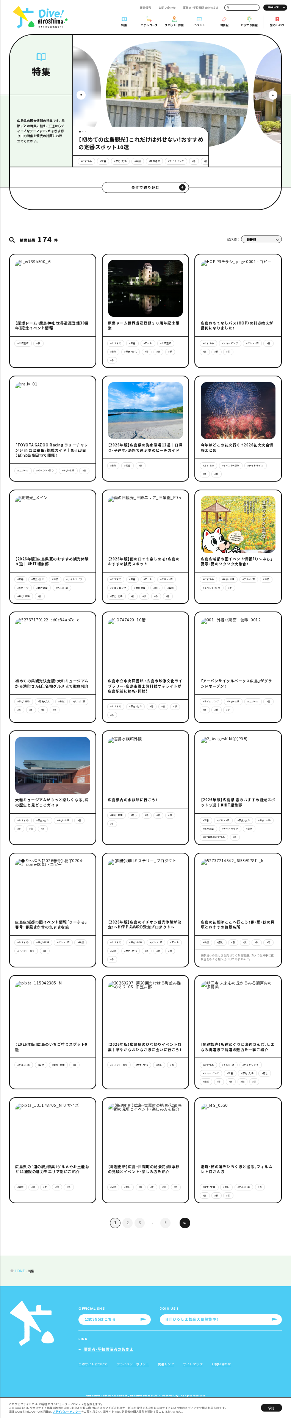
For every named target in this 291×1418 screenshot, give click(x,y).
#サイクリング (176, 161)
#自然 (138, 161)
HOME (20, 1270)
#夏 (206, 161)
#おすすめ (86, 161)
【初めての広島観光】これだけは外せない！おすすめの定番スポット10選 (140, 143)
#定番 (103, 161)
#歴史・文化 (120, 161)
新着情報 (145, 7)
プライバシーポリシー (67, 1411)
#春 (194, 161)
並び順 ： (233, 239)
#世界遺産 (154, 161)
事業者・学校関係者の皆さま (201, 7)
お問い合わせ (167, 7)
